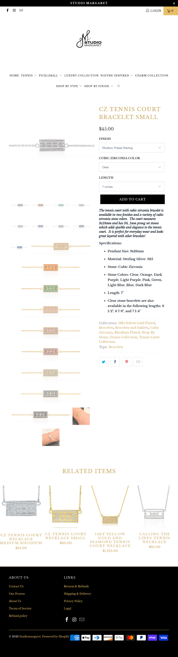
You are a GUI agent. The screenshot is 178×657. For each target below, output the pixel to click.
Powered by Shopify (55, 636)
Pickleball (49, 75)
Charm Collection (151, 75)
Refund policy (18, 615)
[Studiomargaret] (89, 39)
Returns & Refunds (76, 586)
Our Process (17, 593)
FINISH (105, 139)
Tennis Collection (123, 337)
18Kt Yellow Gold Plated (136, 323)
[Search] (118, 86)
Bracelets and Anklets (131, 328)
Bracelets (106, 328)
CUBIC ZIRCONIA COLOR (119, 158)
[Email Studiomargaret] (21, 10)
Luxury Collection (81, 75)
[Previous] (13, 147)
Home (14, 75)
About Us (15, 601)
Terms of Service (20, 608)
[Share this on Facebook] (115, 362)
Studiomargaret (30, 636)
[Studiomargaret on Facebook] (7, 10)
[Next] (90, 147)
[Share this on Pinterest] (126, 362)
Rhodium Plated (127, 332)
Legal (67, 608)
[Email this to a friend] (138, 362)
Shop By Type (67, 86)
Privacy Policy (73, 601)
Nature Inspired (115, 75)
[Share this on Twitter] (103, 362)
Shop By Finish (97, 86)
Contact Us (16, 586)
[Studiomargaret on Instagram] (14, 10)
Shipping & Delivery (77, 593)
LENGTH (106, 178)
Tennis (27, 75)
